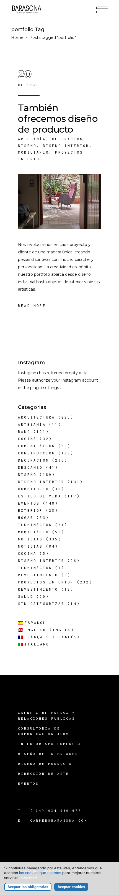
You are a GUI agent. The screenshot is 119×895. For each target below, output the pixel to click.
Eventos (29, 503)
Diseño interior (66, 146)
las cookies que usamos (40, 872)
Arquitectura (36, 417)
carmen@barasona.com (58, 820)
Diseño (27, 146)
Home (17, 37)
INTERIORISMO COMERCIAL (51, 744)
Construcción (36, 453)
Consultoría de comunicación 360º (43, 731)
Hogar (25, 518)
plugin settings (45, 387)
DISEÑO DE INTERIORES (48, 753)
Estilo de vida (39, 496)
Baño (24, 432)
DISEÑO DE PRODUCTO (45, 763)
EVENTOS (28, 783)
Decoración (67, 139)
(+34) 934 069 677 (55, 810)
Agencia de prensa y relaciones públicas (46, 715)
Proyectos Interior (46, 582)
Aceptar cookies (71, 887)
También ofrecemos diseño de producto (58, 118)
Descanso (30, 467)
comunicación (36, 446)
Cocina (27, 439)
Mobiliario (33, 152)
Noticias (30, 539)
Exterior (30, 510)
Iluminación (35, 525)
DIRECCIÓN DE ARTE (43, 773)
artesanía (32, 139)
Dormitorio (33, 489)
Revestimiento (38, 575)
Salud (25, 596)
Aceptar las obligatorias (27, 887)
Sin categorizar (41, 604)
